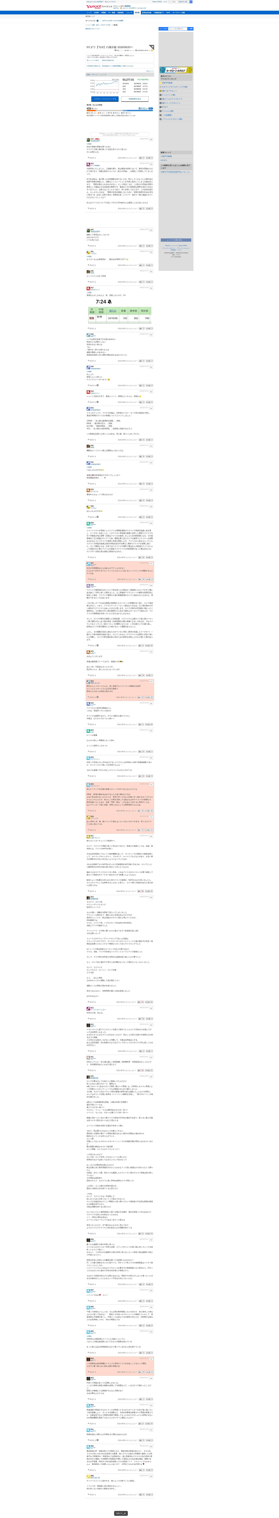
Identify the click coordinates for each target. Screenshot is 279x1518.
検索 (191, 1)
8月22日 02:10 (144, 1290)
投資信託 (121, 12)
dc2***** (93, 1333)
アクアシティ (95, 759)
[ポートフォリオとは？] (97, 21)
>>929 (89, 467)
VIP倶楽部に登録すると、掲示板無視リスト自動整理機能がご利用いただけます (110, 66)
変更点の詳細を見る (108, 60)
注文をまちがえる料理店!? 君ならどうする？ (101, 2)
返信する (93, 158)
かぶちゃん (94, 491)
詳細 (88, 74)
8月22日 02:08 (144, 1306)
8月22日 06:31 (144, 506)
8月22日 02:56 (144, 1007)
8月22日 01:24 (144, 1475)
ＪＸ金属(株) (167, 115)
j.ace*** (93, 653)
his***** (93, 1292)
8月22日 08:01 (144, 139)
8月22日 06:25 (144, 522)
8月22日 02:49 (144, 1024)
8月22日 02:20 (144, 1076)
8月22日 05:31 (144, 681)
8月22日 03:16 (144, 835)
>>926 (89, 528)
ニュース (129, 12)
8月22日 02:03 (144, 1358)
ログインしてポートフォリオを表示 (112, 20)
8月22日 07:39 (144, 251)
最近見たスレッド (92, 29)
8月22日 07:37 (144, 271)
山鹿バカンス (95, 837)
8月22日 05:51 (144, 585)
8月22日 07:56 (144, 229)
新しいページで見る (93, 60)
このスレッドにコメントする (105, 99)
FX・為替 (111, 12)
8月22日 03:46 (144, 757)
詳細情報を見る (135, 99)
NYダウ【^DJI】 (106, 25)
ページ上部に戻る (176, 240)
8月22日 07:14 (144, 391)
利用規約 (173, 250)
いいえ (149, 158)
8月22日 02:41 (144, 1056)
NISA (168, 12)
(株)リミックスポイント (171, 103)
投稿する (119, 1513)
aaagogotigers (96, 368)
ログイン (116, 8)
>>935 (89, 256)
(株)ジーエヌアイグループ (172, 99)
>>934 (89, 371)
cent (92, 732)
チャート (95, 74)
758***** (93, 587)
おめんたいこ (95, 289)
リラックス (94, 818)
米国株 (103, 12)
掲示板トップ (90, 16)
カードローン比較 (179, 12)
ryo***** (93, 705)
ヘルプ (165, 2)
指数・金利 (95, 25)
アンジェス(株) (168, 111)
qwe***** (93, 565)
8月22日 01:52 (144, 1446)
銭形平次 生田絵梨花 (184, 2)
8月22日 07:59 (144, 163)
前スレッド (150, 71)
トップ (89, 12)
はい (142, 158)
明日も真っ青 (95, 1477)
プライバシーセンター (183, 248)
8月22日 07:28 (144, 287)
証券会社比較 (146, 12)
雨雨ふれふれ (95, 683)
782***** (93, 524)
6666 (92, 273)
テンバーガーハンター (98, 1009)
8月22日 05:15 (144, 730)
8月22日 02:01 (144, 1377)
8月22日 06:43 (144, 462)
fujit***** (93, 336)
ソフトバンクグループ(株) (172, 119)
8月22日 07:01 (144, 445)
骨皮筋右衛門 (95, 141)
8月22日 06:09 (144, 563)
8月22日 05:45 (144, 651)
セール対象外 (95, 165)
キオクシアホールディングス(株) (174, 87)
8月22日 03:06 (144, 897)
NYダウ (165, 107)
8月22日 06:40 (144, 489)
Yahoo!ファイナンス (171, 245)
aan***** (93, 1058)
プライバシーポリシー (168, 248)
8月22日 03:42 (144, 784)
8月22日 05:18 (144, 703)
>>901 (89, 1336)
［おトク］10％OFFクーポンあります (134, 8)
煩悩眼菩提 (94, 899)
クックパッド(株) (168, 95)
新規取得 (127, 6)
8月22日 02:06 (144, 1331)
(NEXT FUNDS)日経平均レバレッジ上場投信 (176, 172)
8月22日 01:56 (144, 1429)
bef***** (93, 1026)
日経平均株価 (167, 83)
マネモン (94, 253)
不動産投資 (158, 12)
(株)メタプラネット (169, 91)
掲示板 (137, 12)
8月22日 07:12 (144, 407)
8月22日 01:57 (144, 1404)
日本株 (96, 12)
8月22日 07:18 (144, 366)
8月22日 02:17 (144, 1239)
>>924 (89, 144)
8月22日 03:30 (144, 816)
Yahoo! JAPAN (157, 2)
